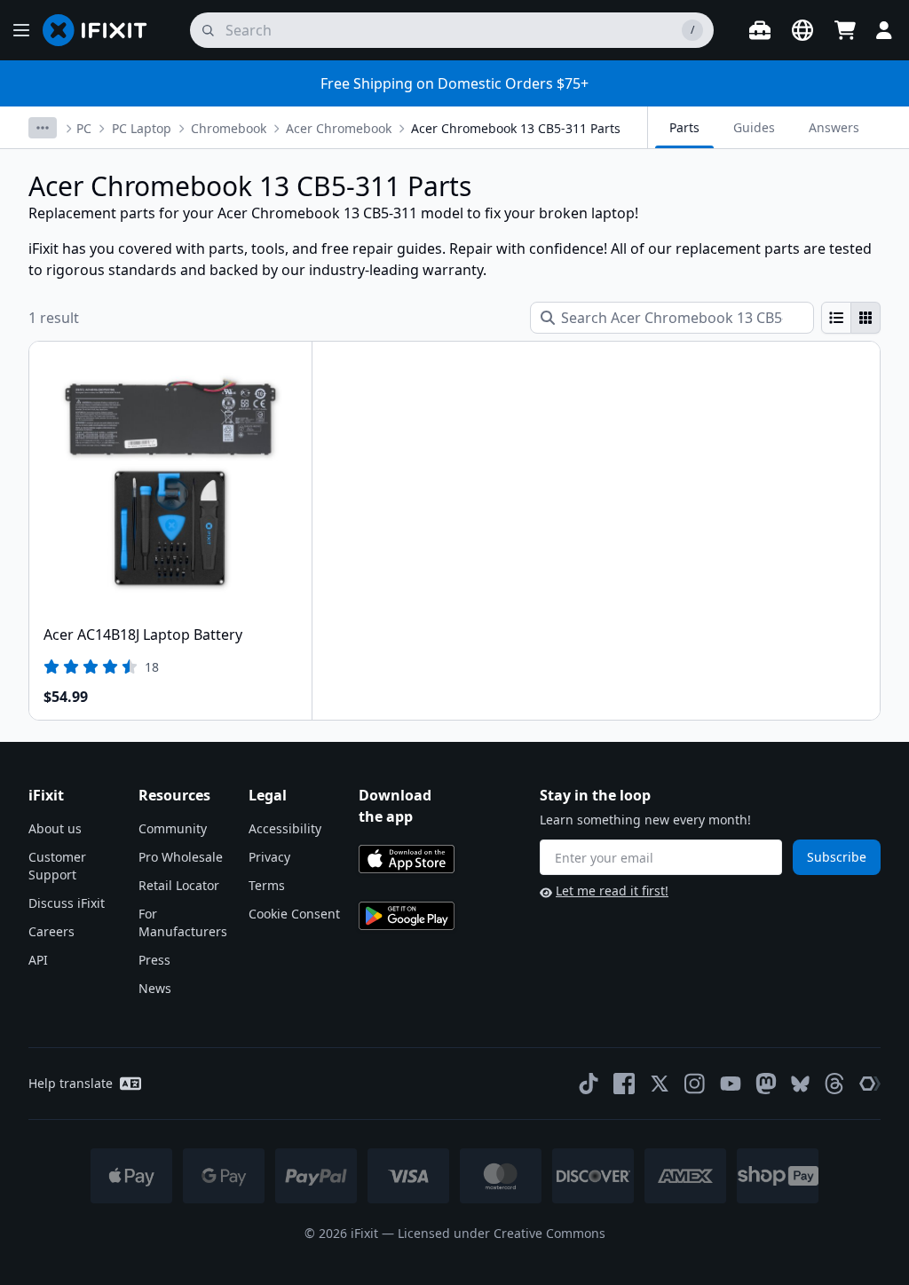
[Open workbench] (760, 30)
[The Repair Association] (870, 1083)
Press (154, 959)
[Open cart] (845, 30)
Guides (754, 127)
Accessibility (285, 828)
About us (55, 828)
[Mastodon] (766, 1083)
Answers (834, 127)
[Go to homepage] (102, 30)
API (38, 959)
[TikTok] (588, 1083)
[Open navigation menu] (21, 30)
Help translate (70, 1083)
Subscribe (836, 856)
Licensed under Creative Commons (501, 1233)
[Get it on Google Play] (406, 916)
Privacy (269, 856)
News (154, 988)
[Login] (884, 30)
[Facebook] (624, 1083)
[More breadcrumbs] (42, 127)
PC (83, 128)
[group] (851, 318)
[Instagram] (695, 1083)
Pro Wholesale (180, 856)
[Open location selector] (802, 30)
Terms (267, 885)
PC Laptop (141, 128)
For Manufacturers (182, 922)
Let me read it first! (612, 890)
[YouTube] (730, 1083)
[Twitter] (659, 1083)
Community (172, 828)
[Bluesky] (800, 1084)
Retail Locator (178, 885)
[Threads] (834, 1083)
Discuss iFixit (66, 903)
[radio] (836, 318)
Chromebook (228, 128)
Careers (51, 931)
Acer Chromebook (338, 128)
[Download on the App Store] (406, 859)
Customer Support (57, 865)
